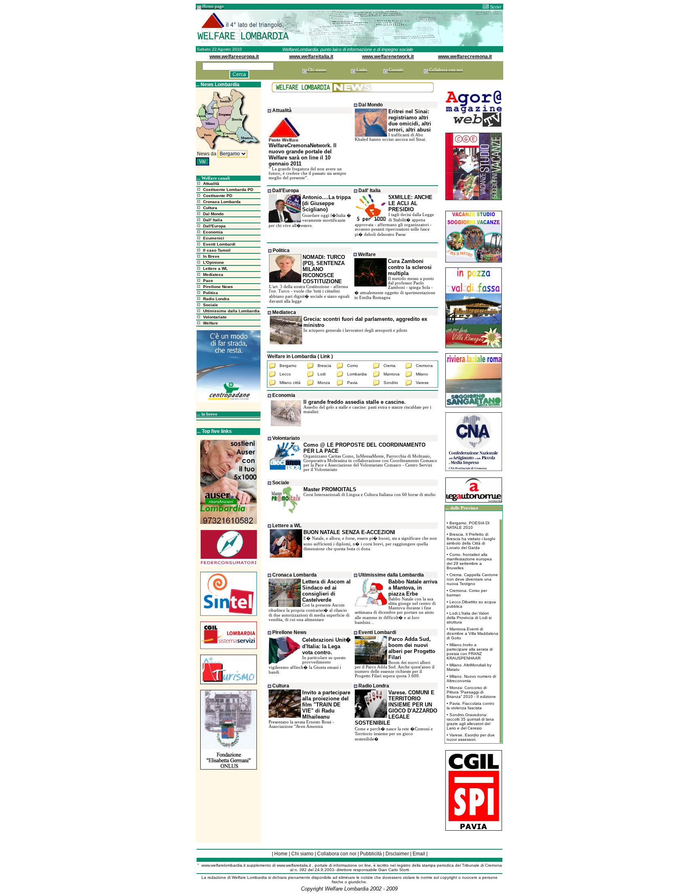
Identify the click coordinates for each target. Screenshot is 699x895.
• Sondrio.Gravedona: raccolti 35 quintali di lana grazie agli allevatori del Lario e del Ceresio (470, 721)
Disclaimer (397, 854)
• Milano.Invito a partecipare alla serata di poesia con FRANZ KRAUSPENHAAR (470, 651)
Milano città (290, 382)
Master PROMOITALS (329, 489)
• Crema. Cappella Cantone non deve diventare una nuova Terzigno (472, 579)
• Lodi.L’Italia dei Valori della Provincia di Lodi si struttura (469, 617)
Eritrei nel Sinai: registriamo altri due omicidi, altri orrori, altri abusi (409, 120)
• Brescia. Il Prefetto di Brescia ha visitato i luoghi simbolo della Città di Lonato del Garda (471, 541)
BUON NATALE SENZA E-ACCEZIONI (349, 532)
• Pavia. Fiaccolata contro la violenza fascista (470, 705)
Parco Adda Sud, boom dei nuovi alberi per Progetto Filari (411, 648)
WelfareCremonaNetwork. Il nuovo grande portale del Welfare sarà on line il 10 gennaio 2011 (303, 154)
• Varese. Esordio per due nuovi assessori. (471, 737)
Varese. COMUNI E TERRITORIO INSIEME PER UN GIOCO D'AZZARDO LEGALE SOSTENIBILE (396, 707)
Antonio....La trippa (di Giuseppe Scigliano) (326, 203)
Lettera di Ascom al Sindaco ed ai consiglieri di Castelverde (326, 591)
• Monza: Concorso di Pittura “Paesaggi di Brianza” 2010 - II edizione (471, 692)
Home (281, 854)
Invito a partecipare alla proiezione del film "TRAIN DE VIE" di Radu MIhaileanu (326, 704)
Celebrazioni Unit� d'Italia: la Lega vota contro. (326, 646)
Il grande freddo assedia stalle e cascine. (354, 402)
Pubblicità (371, 854)
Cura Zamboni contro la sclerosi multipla (410, 267)
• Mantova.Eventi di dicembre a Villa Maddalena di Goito (472, 633)
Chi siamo (302, 854)
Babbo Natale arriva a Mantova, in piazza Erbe (412, 588)
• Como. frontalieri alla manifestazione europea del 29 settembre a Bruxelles (469, 561)
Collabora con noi (336, 854)
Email (419, 854)
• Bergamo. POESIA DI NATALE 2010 (468, 525)
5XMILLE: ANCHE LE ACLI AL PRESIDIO (410, 203)
